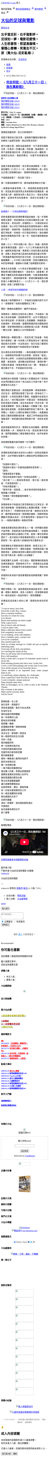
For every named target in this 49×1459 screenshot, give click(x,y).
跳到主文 (5, 28)
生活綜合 (22, 59)
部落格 (9, 68)
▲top (3, 903)
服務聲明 (28, 1422)
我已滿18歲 (6, 1454)
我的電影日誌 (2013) (10, 101)
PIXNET (12, 1420)
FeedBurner (30, 1156)
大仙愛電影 (22, 899)
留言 (25, 888)
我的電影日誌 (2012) (10, 104)
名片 (8, 71)
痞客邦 (19, 888)
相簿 (8, 65)
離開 (15, 1454)
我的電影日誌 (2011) (10, 107)
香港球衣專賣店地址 (8, 1103)
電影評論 (21, 896)
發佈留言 (5, 925)
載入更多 (5, 909)
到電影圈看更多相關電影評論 (14, 860)
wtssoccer (5, 873)
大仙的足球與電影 (17, 20)
